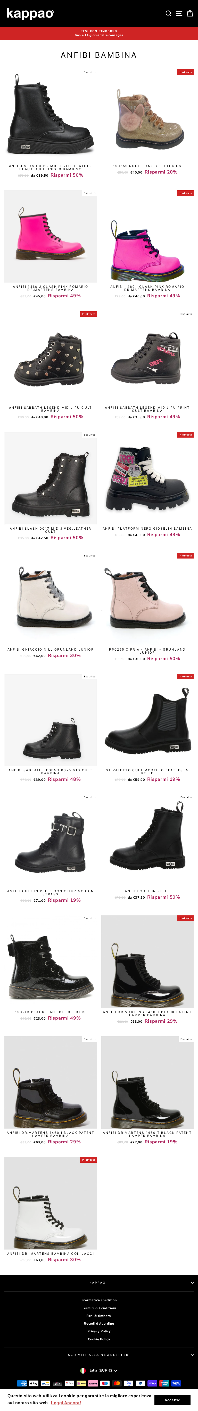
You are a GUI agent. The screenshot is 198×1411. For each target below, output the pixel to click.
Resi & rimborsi (99, 1316)
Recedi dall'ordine (99, 1323)
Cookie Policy (99, 1339)
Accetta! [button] (172, 1400)
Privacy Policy (99, 1331)
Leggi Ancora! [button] (66, 1403)
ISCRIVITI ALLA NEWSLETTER (98, 1355)
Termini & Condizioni (99, 1308)
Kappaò (97, 1283)
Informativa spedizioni (99, 1300)
